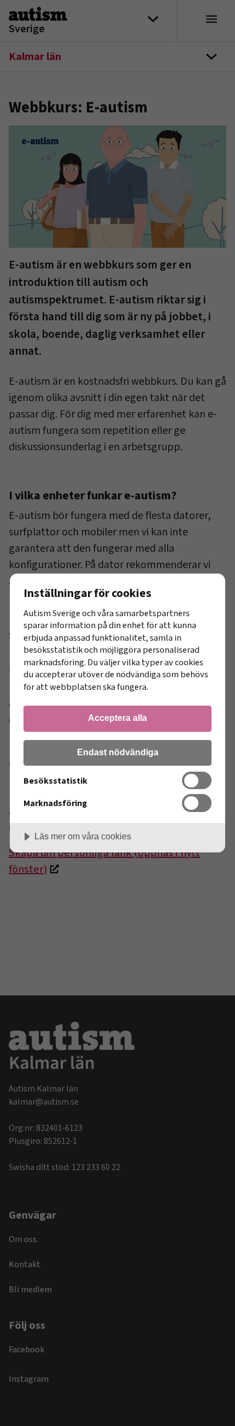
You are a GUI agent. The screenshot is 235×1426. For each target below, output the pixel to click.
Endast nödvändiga (117, 752)
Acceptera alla (117, 718)
